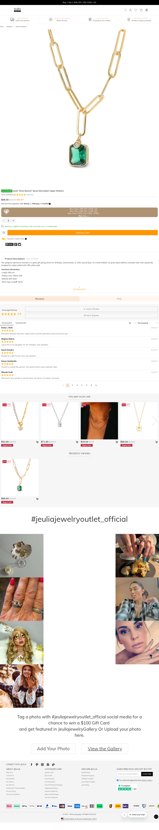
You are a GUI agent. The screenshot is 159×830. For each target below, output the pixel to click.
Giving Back (10, 779)
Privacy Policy (11, 791)
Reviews (39, 298)
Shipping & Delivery (51, 788)
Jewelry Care (49, 772)
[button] (80, 818)
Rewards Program (88, 775)
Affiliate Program (88, 779)
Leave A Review (92, 309)
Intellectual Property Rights (15, 788)
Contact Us (10, 775)
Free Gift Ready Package (53, 785)
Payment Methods (51, 791)
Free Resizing (49, 779)
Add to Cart (82, 232)
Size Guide (48, 775)
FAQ (119, 298)
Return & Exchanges (52, 794)
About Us (9, 772)
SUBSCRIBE (147, 774)
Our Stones (10, 782)
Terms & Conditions (13, 794)
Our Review (10, 785)
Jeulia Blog (85, 785)
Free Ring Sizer (50, 782)
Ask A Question (92, 315)
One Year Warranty (51, 797)
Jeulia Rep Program (88, 782)
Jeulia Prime (86, 772)
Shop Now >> (83, 216)
